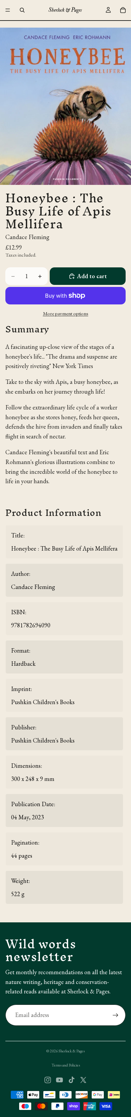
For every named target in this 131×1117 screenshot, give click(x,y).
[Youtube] (59, 1080)
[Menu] (7, 10)
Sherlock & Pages (71, 1051)
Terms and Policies (65, 1065)
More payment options (65, 313)
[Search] (22, 10)
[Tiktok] (72, 1080)
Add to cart (92, 276)
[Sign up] (115, 1015)
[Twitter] (83, 1080)
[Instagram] (48, 1080)
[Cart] (123, 10)
